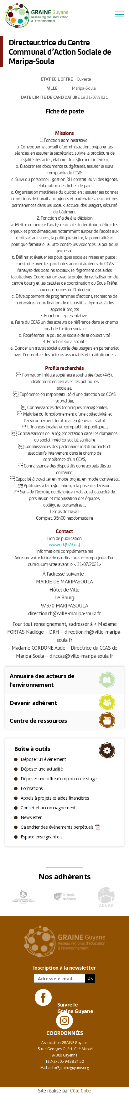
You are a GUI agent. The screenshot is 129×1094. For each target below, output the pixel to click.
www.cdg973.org (64, 544)
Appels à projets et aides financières (55, 798)
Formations (32, 788)
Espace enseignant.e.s (41, 837)
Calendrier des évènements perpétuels (57, 827)
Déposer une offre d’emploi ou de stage (59, 779)
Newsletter (31, 817)
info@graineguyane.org (69, 1067)
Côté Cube (80, 1090)
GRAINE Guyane (39, 15)
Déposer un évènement (43, 759)
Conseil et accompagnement (48, 808)
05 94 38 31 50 (71, 1061)
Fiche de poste (64, 111)
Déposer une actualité (42, 769)
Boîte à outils (32, 748)
